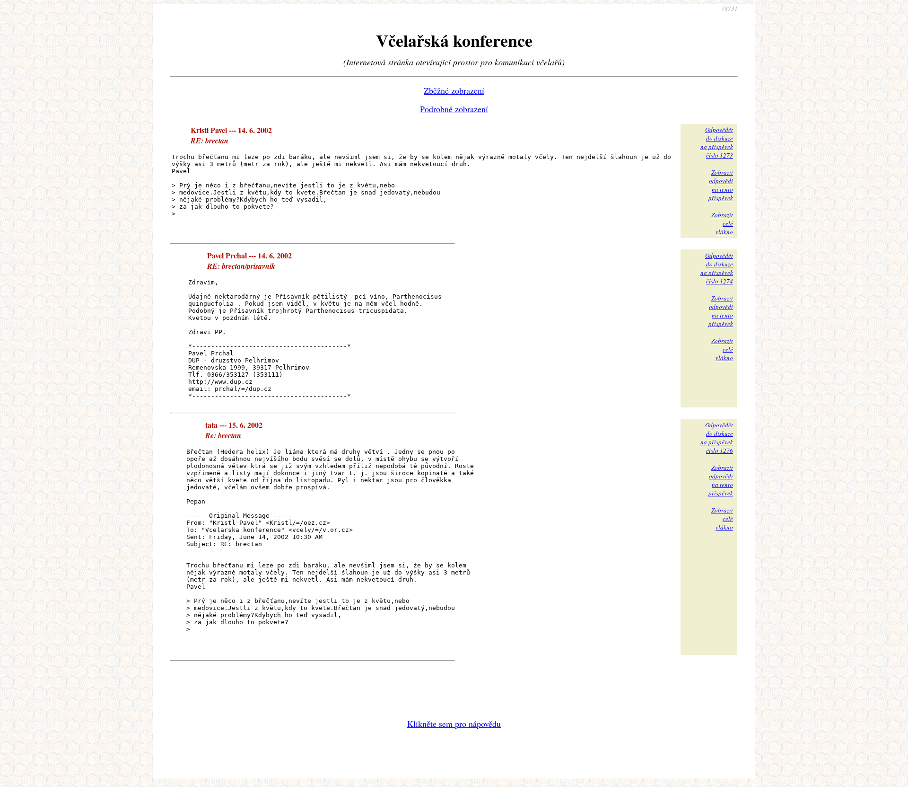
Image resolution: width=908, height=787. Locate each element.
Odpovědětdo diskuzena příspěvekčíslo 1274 (716, 268)
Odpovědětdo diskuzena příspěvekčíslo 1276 (716, 438)
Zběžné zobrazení (454, 90)
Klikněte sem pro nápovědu (454, 723)
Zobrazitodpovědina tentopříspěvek (720, 185)
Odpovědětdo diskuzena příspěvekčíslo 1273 (716, 142)
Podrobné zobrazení (454, 109)
